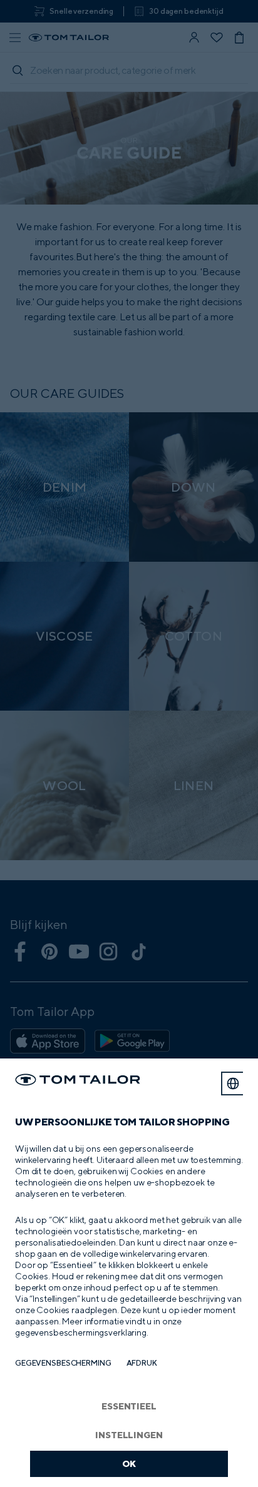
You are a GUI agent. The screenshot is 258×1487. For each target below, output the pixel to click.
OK (129, 1463)
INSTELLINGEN (128, 1434)
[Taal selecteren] (233, 1083)
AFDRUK (141, 1363)
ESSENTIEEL (129, 1406)
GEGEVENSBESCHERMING (63, 1363)
